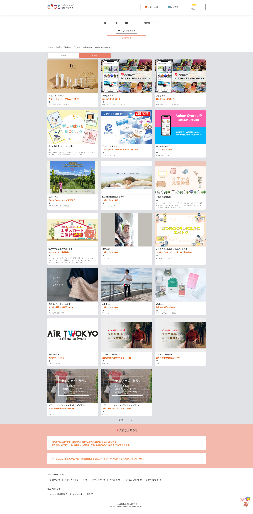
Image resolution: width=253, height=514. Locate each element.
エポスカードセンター (75, 480)
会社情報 (53, 480)
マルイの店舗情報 (57, 494)
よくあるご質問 (132, 480)
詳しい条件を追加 (127, 31)
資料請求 (114, 480)
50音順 (95, 56)
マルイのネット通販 (82, 494)
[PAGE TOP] (246, 501)
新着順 (63, 56)
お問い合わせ (152, 480)
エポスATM (97, 480)
